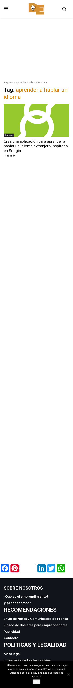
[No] (68, 674)
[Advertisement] (36, 44)
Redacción (9, 155)
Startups (9, 135)
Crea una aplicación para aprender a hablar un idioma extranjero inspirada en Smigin (36, 146)
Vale (36, 681)
